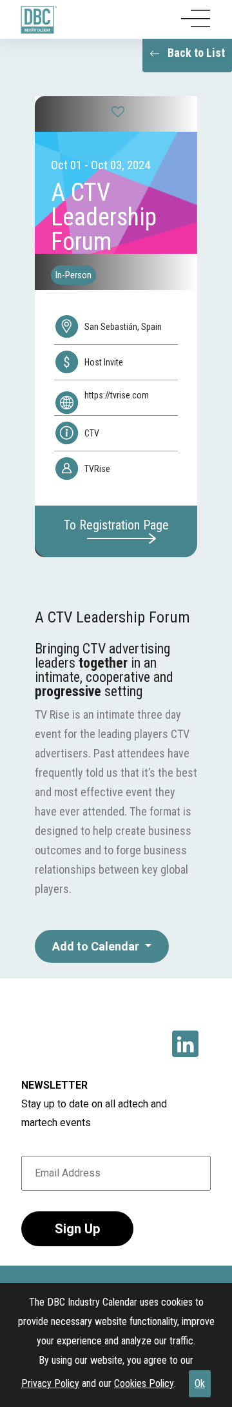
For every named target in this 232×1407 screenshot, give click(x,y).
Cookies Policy (144, 1383)
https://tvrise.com (116, 395)
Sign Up (77, 1229)
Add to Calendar (97, 946)
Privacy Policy (50, 1383)
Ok (200, 1383)
